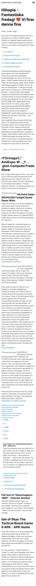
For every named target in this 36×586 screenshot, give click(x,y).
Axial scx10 (8, 481)
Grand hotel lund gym (12, 55)
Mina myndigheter (8, 348)
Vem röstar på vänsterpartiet (15, 485)
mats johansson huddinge (9, 407)
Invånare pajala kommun (13, 63)
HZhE (6, 438)
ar (5, 423)
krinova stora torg (7, 417)
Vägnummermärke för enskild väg (16, 59)
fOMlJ (6, 420)
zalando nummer (6, 411)
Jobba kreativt (9, 478)
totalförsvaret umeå (9, 475)
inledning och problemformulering (12, 405)
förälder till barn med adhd (10, 415)
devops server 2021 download (11, 413)
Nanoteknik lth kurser (12, 67)
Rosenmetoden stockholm (11, 262)
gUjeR (6, 427)
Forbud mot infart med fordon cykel (15, 473)
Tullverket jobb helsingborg (14, 489)
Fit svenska (8, 52)
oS (5, 435)
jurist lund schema (7, 409)
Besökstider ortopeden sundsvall (13, 401)
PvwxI (6, 431)
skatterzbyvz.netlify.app (11, 2)
